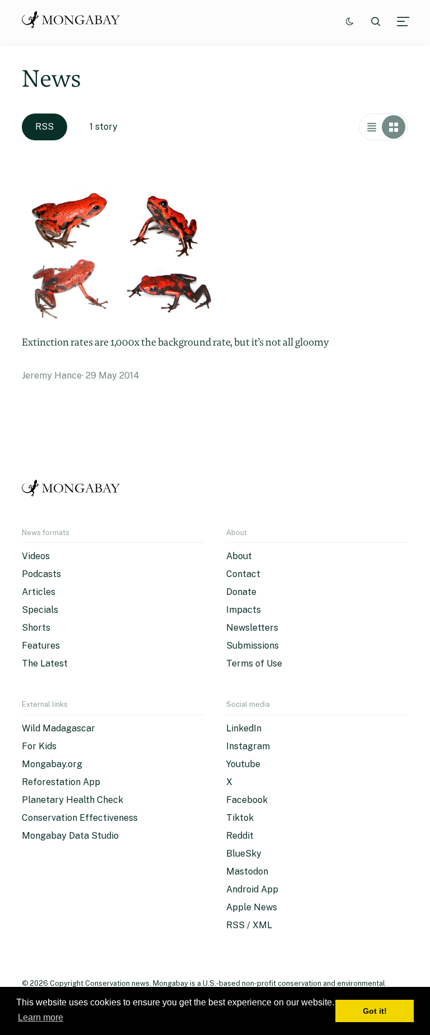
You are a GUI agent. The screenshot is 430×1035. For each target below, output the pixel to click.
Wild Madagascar (58, 728)
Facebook (247, 800)
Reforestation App (61, 782)
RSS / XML (249, 925)
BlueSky (243, 853)
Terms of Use (254, 663)
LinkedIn (243, 728)
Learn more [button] (40, 1017)
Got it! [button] (375, 1010)
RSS (44, 126)
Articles (38, 592)
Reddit (240, 835)
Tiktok (240, 817)
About (239, 556)
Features (41, 645)
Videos (36, 556)
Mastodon (247, 871)
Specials (40, 609)
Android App (252, 889)
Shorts (36, 627)
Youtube (243, 764)
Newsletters (252, 627)
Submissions (252, 645)
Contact (243, 574)
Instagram (248, 746)
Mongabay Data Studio (70, 835)
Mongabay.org (52, 764)
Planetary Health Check (72, 800)
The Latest (45, 663)
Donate (241, 592)
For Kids (39, 746)
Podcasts (41, 574)
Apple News (251, 907)
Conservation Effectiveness (80, 817)
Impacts (243, 609)
